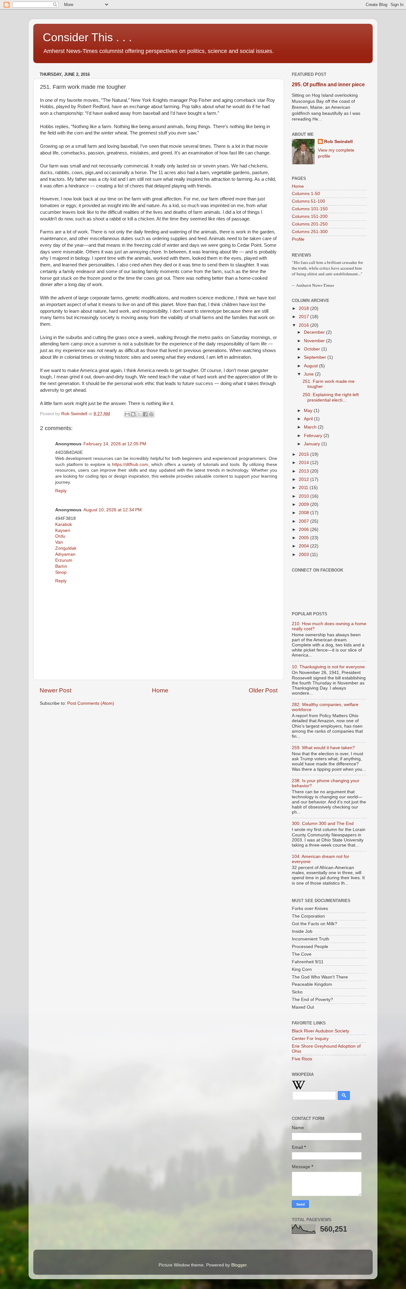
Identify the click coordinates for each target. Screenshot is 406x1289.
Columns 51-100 (308, 201)
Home (160, 690)
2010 (304, 496)
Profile (298, 239)
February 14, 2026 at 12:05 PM (114, 444)
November (315, 340)
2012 (304, 479)
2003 (304, 554)
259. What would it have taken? (323, 747)
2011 (304, 487)
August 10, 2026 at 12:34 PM (112, 509)
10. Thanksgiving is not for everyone (328, 666)
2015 (304, 454)
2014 (304, 462)
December (315, 332)
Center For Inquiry (310, 1038)
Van (59, 542)
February (314, 435)
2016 (304, 325)
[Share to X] (139, 414)
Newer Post (55, 690)
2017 (304, 316)
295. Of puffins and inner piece (328, 84)
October (312, 349)
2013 (304, 471)
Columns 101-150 (310, 208)
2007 (304, 521)
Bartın (61, 566)
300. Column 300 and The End (323, 823)
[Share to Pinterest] (151, 414)
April (309, 418)
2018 (304, 308)
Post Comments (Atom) (90, 703)
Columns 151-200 (310, 216)
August (311, 365)
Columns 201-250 (310, 224)
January (312, 444)
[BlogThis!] (133, 414)
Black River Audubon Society (320, 1031)
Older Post (263, 690)
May (309, 410)
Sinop (61, 572)
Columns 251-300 (310, 231)
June (309, 374)
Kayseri (62, 530)
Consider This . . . (87, 37)
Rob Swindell (338, 141)
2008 (304, 512)
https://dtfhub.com (130, 464)
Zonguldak (65, 548)
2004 (304, 546)
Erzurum (63, 560)
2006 (304, 529)
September (315, 357)
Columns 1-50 (306, 193)
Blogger (238, 1265)
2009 (304, 504)
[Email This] (127, 414)
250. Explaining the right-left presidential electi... (331, 397)
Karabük (63, 524)
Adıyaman (65, 554)
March (311, 427)
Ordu (60, 536)
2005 (304, 537)
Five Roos (302, 1059)
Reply (61, 490)
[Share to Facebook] (145, 414)
